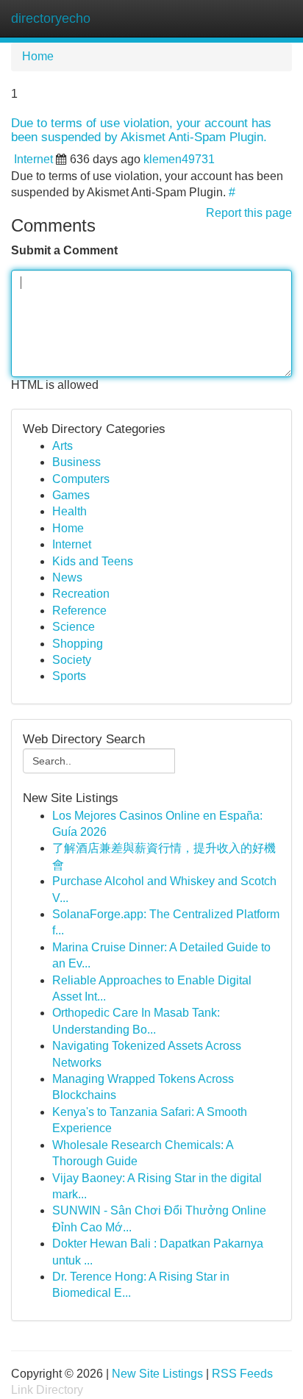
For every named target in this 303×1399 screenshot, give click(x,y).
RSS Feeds (242, 1373)
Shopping (77, 643)
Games (71, 495)
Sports (69, 676)
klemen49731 (179, 159)
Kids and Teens (92, 561)
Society (71, 660)
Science (73, 626)
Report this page (249, 213)
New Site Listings (157, 1373)
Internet (33, 159)
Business (76, 462)
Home (38, 56)
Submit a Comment (64, 250)
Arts (62, 446)
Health (69, 511)
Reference (79, 610)
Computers (81, 479)
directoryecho (50, 18)
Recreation (81, 593)
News (67, 577)
